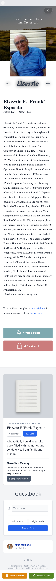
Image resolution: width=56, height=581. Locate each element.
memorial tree (38, 308)
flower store (36, 312)
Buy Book (30, 433)
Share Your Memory (18, 478)
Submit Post (28, 528)
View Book (14, 433)
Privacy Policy (20, 568)
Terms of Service (36, 568)
